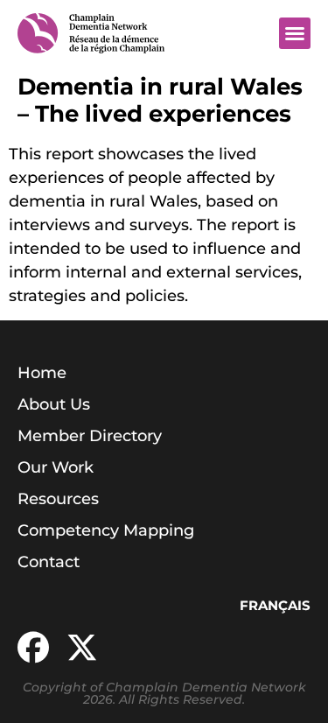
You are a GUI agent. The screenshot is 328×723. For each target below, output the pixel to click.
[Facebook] (33, 647)
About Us (53, 404)
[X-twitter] (82, 647)
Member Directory (89, 436)
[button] (295, 33)
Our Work (55, 467)
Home (41, 373)
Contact (48, 562)
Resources (58, 499)
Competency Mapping (105, 530)
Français (275, 605)
